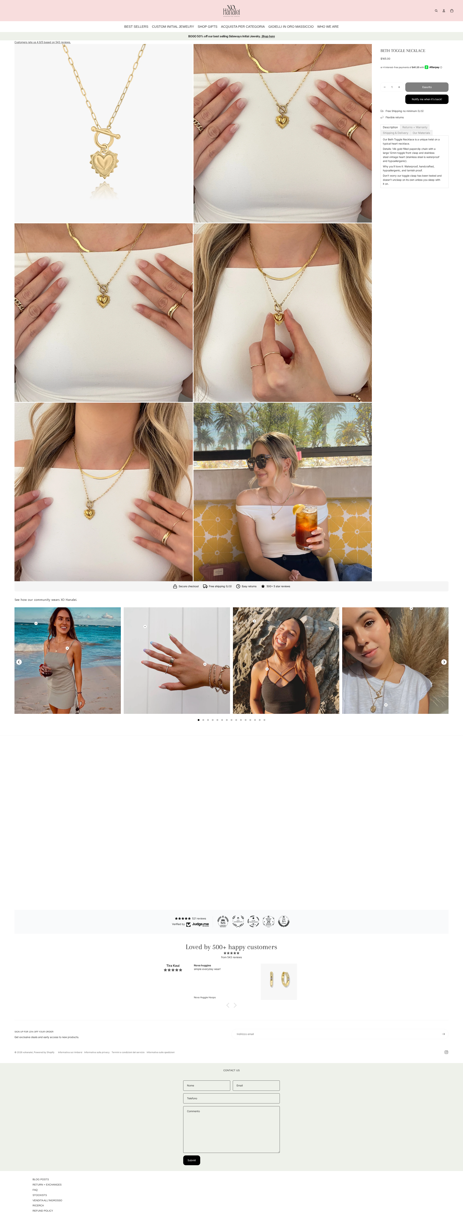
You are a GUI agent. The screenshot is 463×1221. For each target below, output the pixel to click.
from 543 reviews (231, 957)
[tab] (390, 127)
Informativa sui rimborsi (70, 1052)
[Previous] (19, 662)
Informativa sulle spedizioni (161, 1052)
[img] (231, 953)
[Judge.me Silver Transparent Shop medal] (253, 921)
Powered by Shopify (44, 1052)
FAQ (35, 1189)
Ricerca (38, 1205)
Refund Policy (43, 1210)
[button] (228, 1005)
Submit (192, 1160)
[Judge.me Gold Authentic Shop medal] (238, 921)
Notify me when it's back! (427, 99)
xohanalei (28, 1052)
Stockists (40, 1195)
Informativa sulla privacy (97, 1052)
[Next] (444, 662)
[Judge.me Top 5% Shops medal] (284, 921)
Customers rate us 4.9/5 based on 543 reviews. (42, 42)
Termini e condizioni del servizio (128, 1052)
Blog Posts (41, 1179)
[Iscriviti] (443, 1034)
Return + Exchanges (47, 1184)
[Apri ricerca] (436, 11)
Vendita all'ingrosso (47, 1200)
